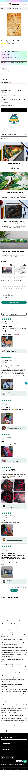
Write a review (14, 302)
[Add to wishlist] (11, 265)
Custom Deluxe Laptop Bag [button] (13, 394)
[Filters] (7, 314)
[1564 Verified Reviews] (14, 124)
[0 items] (26, 4)
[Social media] (26, 386)
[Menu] (1, 4)
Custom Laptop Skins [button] (12, 351)
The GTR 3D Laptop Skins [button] (12, 461)
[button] (26, 389)
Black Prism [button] (9, 582)
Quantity (3, 68)
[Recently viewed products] (26, 383)
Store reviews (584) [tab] (20, 309)
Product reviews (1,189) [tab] (7, 309)
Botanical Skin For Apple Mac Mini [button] (14, 540)
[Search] (5, 4)
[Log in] (23, 5)
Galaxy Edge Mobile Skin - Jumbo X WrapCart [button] (15, 428)
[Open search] (3, 314)
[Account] (10, 769)
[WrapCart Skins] (14, 4)
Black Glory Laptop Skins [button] (12, 507)
